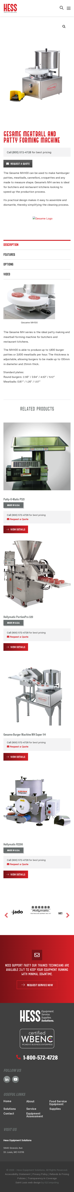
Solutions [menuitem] (9, 1109)
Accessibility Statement (17, 1174)
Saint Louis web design (28, 1183)
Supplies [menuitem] (55, 1109)
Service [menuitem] (31, 1109)
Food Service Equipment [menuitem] (58, 1103)
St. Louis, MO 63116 (13, 1152)
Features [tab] (9, 255)
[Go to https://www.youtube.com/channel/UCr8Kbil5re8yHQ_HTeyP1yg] (15, 1079)
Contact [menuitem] (8, 1113)
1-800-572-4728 (40, 1057)
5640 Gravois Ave (13, 1148)
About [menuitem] (30, 1101)
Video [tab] (6, 274)
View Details (17, 529)
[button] (62, 8)
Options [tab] (8, 264)
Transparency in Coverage (42, 1178)
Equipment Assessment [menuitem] (34, 1115)
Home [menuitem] (7, 1101)
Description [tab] (10, 245)
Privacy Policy (40, 1174)
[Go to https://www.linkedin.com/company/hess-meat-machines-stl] (6, 1079)
